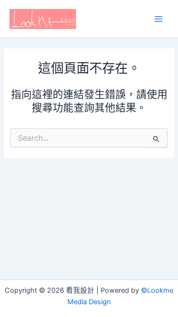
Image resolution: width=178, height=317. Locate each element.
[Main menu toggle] (159, 19)
